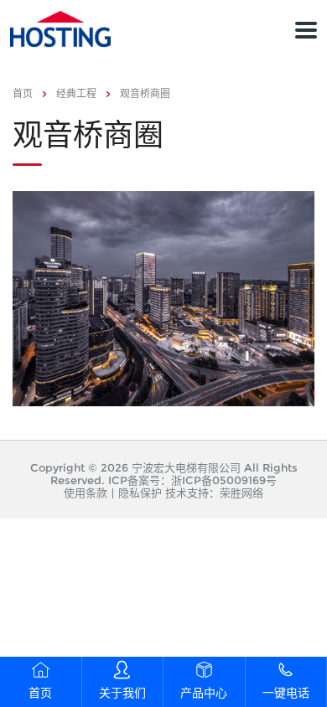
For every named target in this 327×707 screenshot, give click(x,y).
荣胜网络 (241, 492)
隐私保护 (140, 492)
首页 (23, 93)
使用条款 (85, 492)
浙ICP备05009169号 (224, 480)
